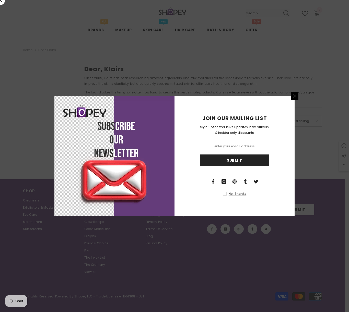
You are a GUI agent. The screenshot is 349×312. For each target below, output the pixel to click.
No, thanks (237, 193)
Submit (234, 160)
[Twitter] (256, 181)
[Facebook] (213, 181)
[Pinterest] (234, 181)
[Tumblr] (245, 181)
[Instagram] (223, 181)
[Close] (294, 96)
